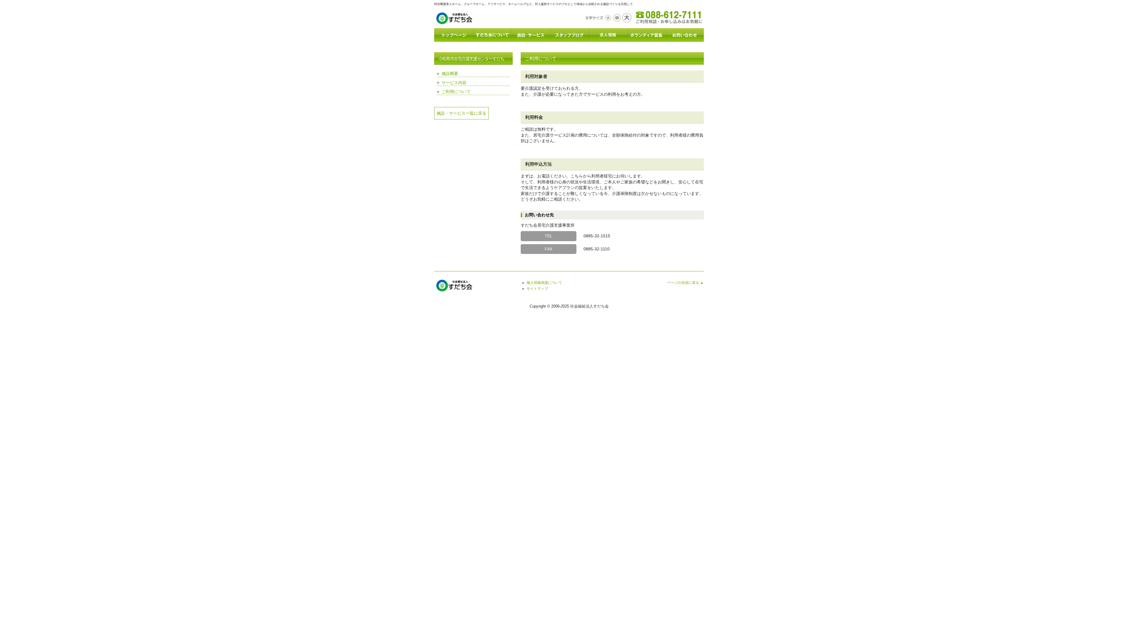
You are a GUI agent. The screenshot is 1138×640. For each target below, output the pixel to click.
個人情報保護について (544, 283)
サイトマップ (537, 289)
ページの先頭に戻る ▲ (685, 283)
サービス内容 (454, 82)
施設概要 (450, 73)
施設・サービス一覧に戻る (461, 113)
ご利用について (456, 91)
